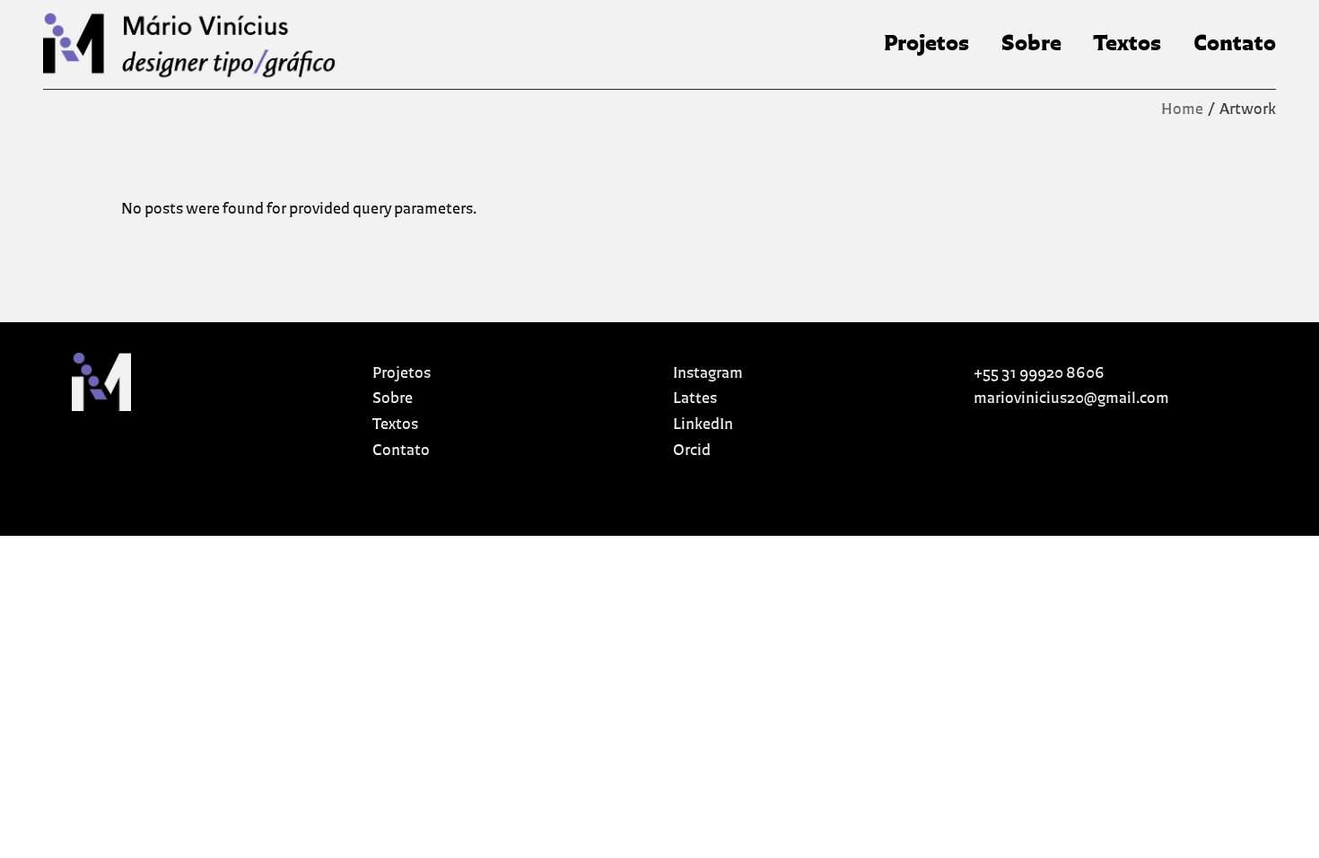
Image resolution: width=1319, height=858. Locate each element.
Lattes (695, 399)
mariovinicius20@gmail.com (1071, 399)
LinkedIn (703, 425)
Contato (401, 451)
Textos (395, 425)
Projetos (401, 373)
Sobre (392, 399)
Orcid (692, 451)
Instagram (708, 373)
